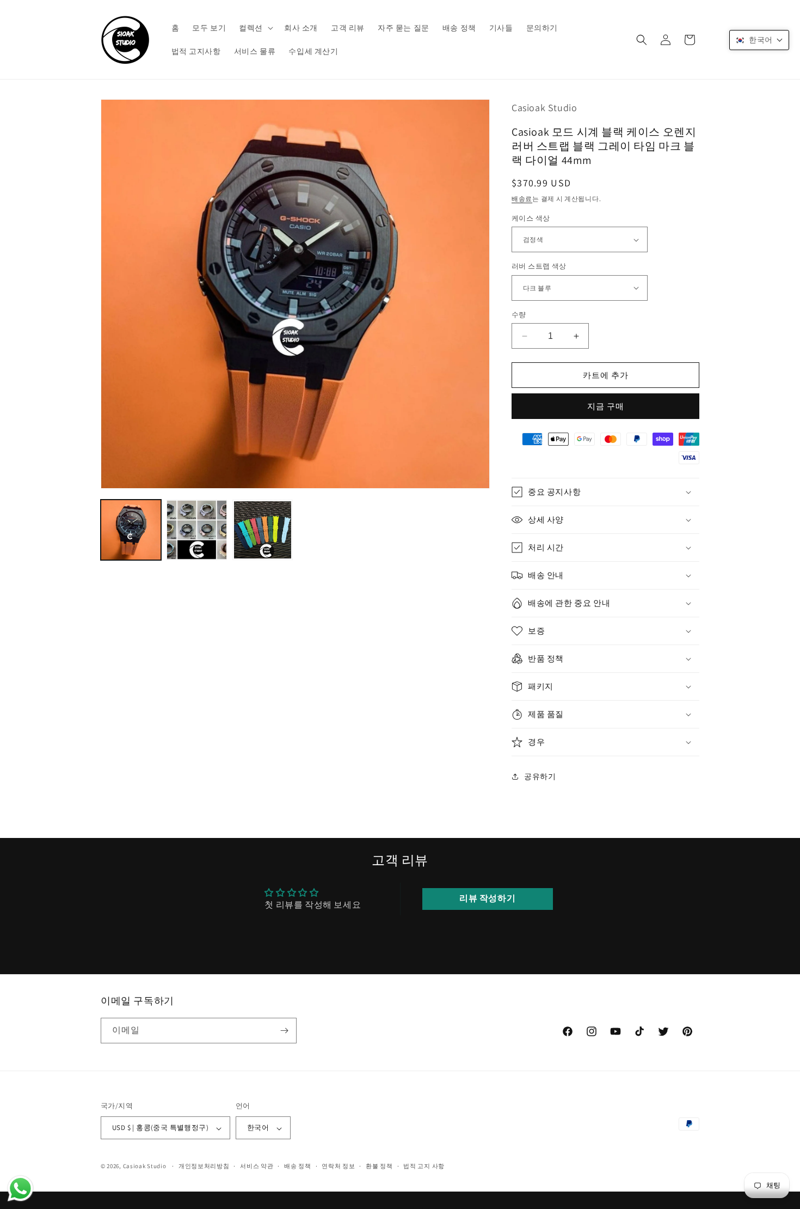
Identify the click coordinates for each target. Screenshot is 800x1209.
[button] (255, 27)
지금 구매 (605, 406)
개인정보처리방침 (204, 1166)
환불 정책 (379, 1166)
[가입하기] (284, 1030)
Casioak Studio (145, 1166)
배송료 (522, 199)
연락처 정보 (338, 1166)
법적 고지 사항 (424, 1166)
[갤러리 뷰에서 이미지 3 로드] (262, 530)
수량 (519, 314)
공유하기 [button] (540, 776)
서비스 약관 (256, 1166)
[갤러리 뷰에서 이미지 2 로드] (197, 530)
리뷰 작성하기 (487, 898)
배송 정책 (297, 1166)
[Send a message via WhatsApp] (20, 1189)
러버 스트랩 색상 (539, 266)
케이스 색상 (531, 218)
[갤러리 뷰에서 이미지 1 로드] (131, 530)
